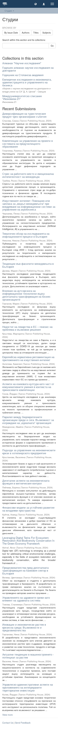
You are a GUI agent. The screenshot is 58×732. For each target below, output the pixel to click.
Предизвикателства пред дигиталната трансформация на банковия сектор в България (25, 570)
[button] (35, 4)
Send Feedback (22, 722)
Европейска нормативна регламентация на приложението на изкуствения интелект (28, 358)
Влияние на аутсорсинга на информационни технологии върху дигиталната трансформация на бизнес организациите (26, 295)
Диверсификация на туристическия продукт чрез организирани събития (24, 115)
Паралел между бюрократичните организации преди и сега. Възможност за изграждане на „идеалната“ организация (28, 420)
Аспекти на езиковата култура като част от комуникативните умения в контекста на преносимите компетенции (28, 387)
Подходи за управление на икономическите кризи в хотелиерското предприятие (28, 451)
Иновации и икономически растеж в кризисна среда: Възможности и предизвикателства (24, 627)
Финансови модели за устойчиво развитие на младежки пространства (28, 508)
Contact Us (7, 722)
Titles (36, 32)
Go (52, 45)
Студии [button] (9, 10)
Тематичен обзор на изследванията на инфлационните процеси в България (25, 235)
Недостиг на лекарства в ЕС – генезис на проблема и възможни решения (27, 328)
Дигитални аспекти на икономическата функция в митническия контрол (25, 481)
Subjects (46, 32)
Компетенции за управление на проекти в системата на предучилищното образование (27, 143)
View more (7, 714)
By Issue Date (11, 32)
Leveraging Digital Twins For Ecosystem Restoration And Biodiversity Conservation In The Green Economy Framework (28, 540)
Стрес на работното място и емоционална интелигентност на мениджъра (28, 175)
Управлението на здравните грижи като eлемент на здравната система (26, 599)
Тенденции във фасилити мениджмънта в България (28, 265)
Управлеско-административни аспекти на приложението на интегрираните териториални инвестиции (27, 687)
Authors (25, 32)
